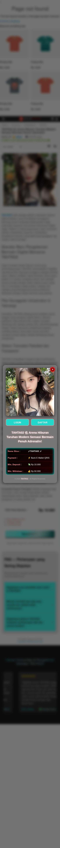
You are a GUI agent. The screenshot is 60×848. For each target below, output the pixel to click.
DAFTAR (42, 422)
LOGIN (17, 422)
